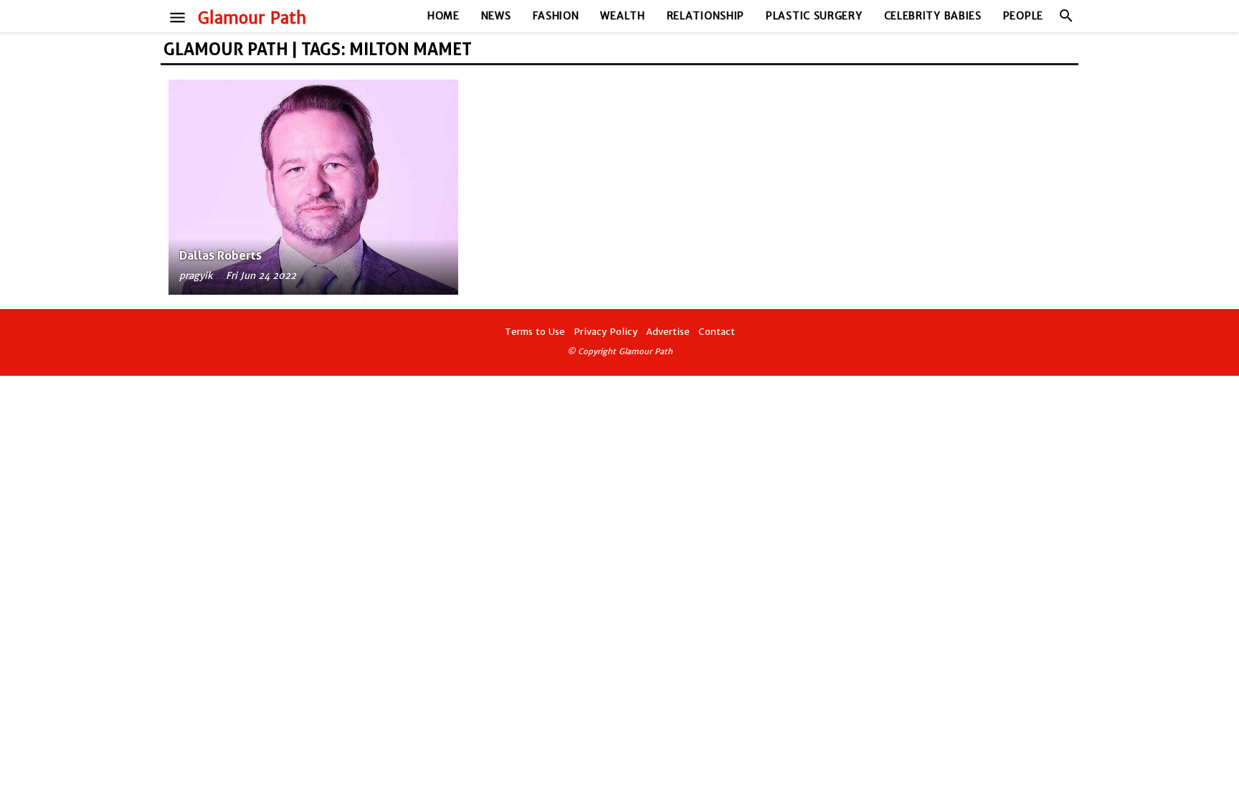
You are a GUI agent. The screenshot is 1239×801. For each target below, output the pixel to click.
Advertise (668, 332)
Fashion (556, 15)
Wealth (622, 15)
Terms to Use (535, 332)
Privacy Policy (605, 332)
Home (443, 15)
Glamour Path (252, 18)
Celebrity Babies (933, 15)
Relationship (705, 15)
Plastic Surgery (814, 15)
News (496, 15)
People (1023, 15)
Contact (716, 332)
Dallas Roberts (220, 255)
